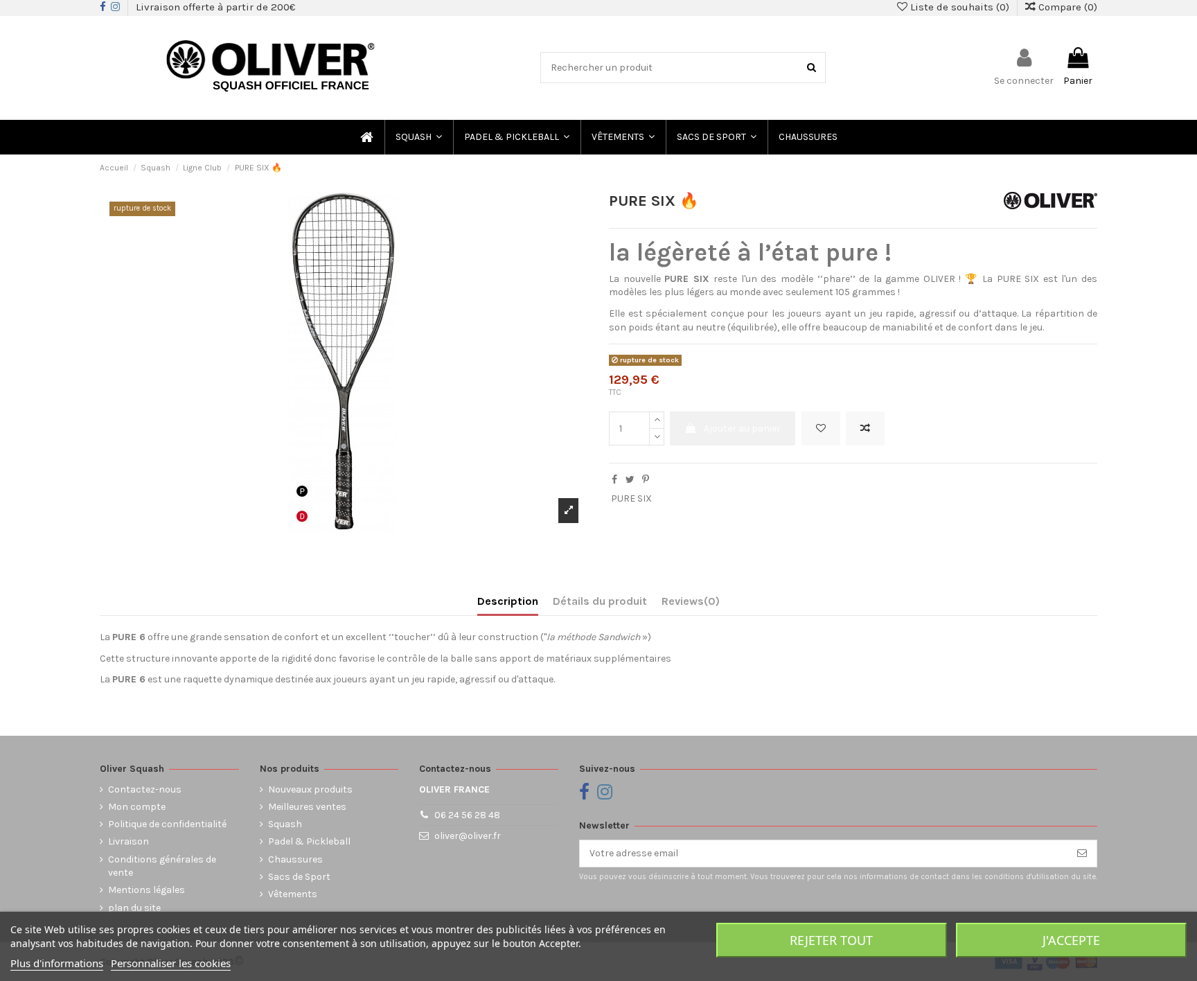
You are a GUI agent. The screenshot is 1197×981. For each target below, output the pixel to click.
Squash (285, 824)
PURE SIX (631, 498)
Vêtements (292, 894)
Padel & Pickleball (309, 841)
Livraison (128, 841)
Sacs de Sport (299, 877)
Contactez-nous (144, 789)
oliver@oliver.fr (467, 836)
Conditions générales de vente (162, 866)
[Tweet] (630, 480)
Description (507, 601)
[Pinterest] (645, 480)
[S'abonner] (1082, 853)
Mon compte (137, 807)
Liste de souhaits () (959, 7)
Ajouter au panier (742, 428)
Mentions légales (146, 890)
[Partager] (614, 480)
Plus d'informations (56, 963)
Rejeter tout (831, 940)
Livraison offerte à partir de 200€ (216, 7)
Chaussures (295, 859)
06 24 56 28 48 (467, 815)
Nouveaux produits (310, 789)
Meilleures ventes (307, 807)
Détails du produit (600, 601)
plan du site (134, 908)
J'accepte (1071, 940)
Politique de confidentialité (167, 824)
